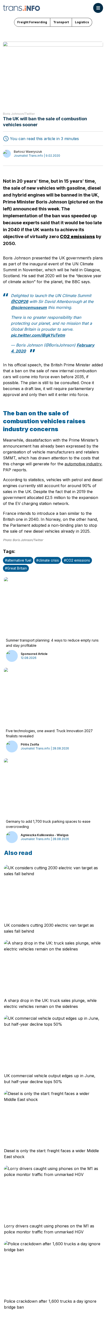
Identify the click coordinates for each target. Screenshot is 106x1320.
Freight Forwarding (32, 22)
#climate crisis (47, 560)
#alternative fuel (18, 560)
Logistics (82, 22)
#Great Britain (16, 568)
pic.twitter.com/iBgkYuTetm (38, 335)
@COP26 (19, 301)
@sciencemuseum (29, 307)
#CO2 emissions (77, 560)
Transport (61, 22)
